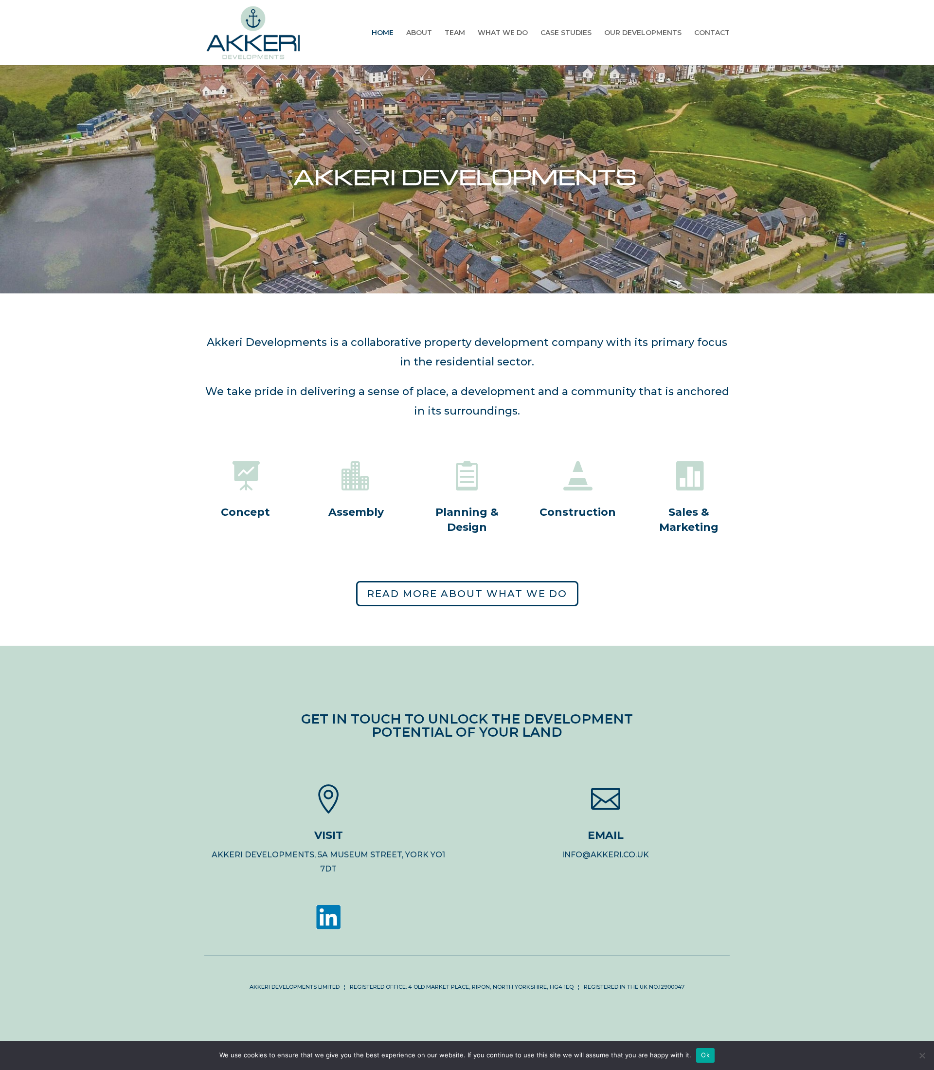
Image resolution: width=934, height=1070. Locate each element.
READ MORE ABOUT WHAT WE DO (467, 593)
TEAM (455, 33)
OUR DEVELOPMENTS (643, 33)
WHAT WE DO (503, 33)
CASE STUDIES (566, 33)
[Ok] (922, 1055)
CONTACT (712, 33)
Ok (705, 1055)
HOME (383, 33)
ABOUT (419, 33)
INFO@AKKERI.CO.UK (605, 854)
